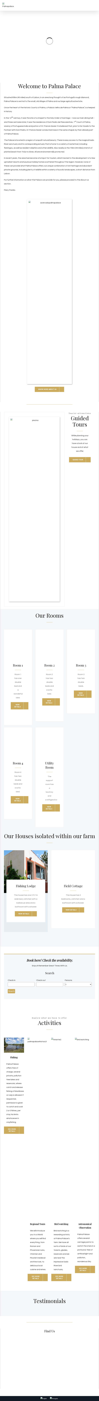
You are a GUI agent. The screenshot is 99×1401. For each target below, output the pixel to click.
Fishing (14, 1057)
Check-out (41, 980)
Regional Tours (37, 1224)
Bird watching (61, 1224)
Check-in (11, 980)
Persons (68, 980)
